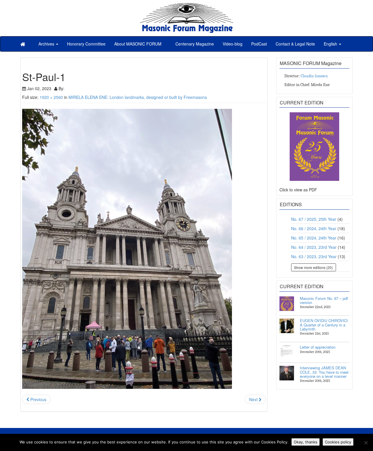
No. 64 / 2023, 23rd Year (314, 247)
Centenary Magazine (194, 44)
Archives (46, 44)
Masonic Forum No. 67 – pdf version (324, 300)
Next (254, 399)
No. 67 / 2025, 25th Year (313, 219)
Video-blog (232, 44)
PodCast (259, 44)
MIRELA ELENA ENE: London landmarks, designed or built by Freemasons (137, 97)
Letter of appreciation (317, 347)
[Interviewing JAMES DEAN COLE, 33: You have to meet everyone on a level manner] (286, 373)
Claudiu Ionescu (314, 76)
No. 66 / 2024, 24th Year (313, 228)
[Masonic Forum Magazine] (186, 6)
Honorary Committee (86, 44)
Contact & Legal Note (295, 44)
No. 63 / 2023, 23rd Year (314, 256)
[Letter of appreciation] (286, 352)
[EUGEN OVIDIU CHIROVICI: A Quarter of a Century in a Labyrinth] (286, 326)
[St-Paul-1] (144, 249)
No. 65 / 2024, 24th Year (313, 238)
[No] (366, 442)
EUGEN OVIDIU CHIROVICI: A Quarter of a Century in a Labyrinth (324, 325)
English (331, 44)
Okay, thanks (305, 442)
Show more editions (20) (313, 267)
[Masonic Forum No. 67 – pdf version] (286, 303)
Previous (37, 399)
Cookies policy (338, 442)
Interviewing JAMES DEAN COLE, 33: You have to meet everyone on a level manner (324, 372)
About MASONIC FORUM (137, 44)
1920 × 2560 (51, 97)
